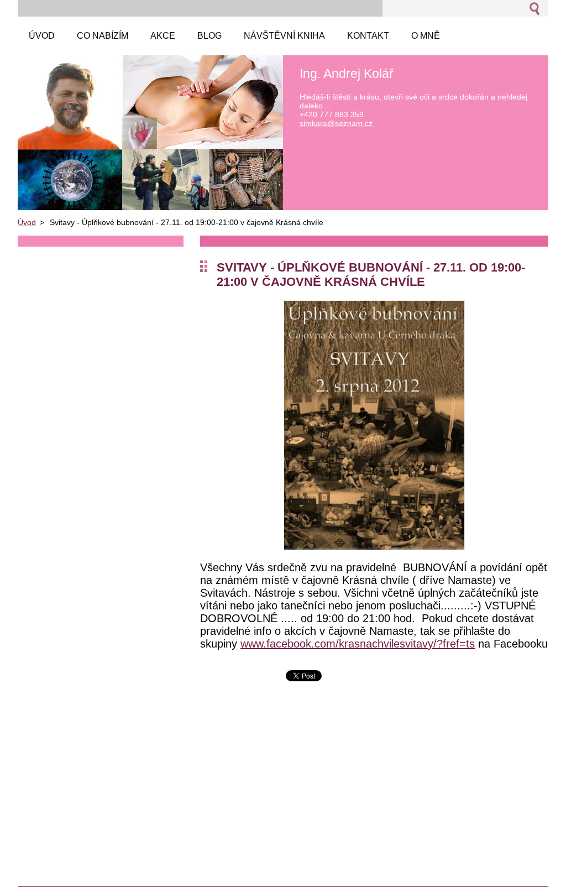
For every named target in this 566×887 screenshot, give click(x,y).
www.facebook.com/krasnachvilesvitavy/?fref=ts (357, 644)
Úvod (27, 222)
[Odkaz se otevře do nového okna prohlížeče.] (374, 547)
